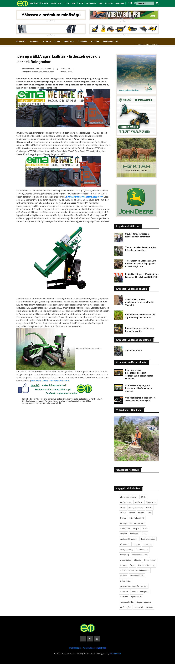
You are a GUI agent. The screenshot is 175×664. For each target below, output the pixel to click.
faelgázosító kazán (35, 401)
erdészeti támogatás (128, 539)
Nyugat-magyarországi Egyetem (133, 586)
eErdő (58, 403)
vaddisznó (139, 607)
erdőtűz (123, 533)
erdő (149, 512)
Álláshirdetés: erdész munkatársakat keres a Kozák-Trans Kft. (139, 302)
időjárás (137, 560)
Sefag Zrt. (61, 399)
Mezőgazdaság (110, 42)
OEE (144, 533)
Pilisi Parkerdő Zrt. (136, 518)
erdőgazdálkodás (136, 507)
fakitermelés (151, 502)
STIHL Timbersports (140, 591)
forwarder (124, 591)
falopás (136, 528)
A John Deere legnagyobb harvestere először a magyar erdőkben (138, 388)
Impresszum (75, 647)
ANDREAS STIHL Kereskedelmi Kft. (134, 570)
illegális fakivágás (148, 539)
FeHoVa (149, 607)
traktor (123, 518)
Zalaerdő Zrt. (125, 581)
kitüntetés (65, 401)
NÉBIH (123, 512)
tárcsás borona (78, 401)
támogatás (124, 544)
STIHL (143, 497)
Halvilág (95, 42)
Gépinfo (47, 42)
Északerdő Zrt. (142, 549)
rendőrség (124, 554)
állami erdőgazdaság (128, 497)
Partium (48, 401)
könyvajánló (72, 399)
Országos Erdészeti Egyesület (132, 523)
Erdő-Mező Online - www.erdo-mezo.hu (50, 380)
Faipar (57, 42)
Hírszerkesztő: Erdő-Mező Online (36, 68)
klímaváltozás (150, 560)
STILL (88, 401)
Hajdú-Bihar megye (38, 399)
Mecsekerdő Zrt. (137, 575)
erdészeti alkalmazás (45, 403)
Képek (81, 3)
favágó (141, 512)
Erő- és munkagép (46, 71)
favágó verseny (126, 549)
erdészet (136, 544)
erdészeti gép (125, 502)
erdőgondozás (28, 403)
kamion (56, 401)
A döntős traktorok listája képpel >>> (84, 196)
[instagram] (132, 3)
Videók (66, 3)
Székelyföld (125, 528)
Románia (124, 596)
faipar (132, 565)
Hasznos (109, 3)
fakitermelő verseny (146, 565)
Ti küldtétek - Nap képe (128, 410)
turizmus (52, 399)
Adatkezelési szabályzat (94, 647)
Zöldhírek (83, 42)
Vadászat (35, 42)
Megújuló (69, 42)
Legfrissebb (56, 3)
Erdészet (21, 42)
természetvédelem (140, 554)
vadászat (138, 502)
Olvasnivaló (24, 51)
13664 (69, 71)
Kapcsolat (119, 3)
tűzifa (145, 528)
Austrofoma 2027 (133, 350)
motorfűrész (125, 560)
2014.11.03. (65, 68)
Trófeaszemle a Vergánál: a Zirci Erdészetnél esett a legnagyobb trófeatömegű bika (140, 264)
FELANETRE (115, 653)
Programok (91, 3)
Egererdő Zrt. (136, 596)
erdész (132, 512)
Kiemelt (35, 71)
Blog (100, 3)
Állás (74, 3)
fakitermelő (135, 533)
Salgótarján (84, 399)
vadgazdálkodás (127, 602)
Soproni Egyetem (144, 602)
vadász (149, 507)
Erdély (122, 507)
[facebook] (128, 3)
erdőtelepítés (125, 607)
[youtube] (135, 3)
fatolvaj (123, 565)
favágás (123, 575)
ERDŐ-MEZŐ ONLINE (39, 3)
